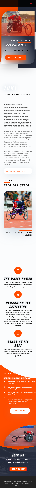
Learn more (18, 411)
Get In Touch (18, 469)
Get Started (15, 57)
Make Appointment (17, 171)
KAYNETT (18, 485)
